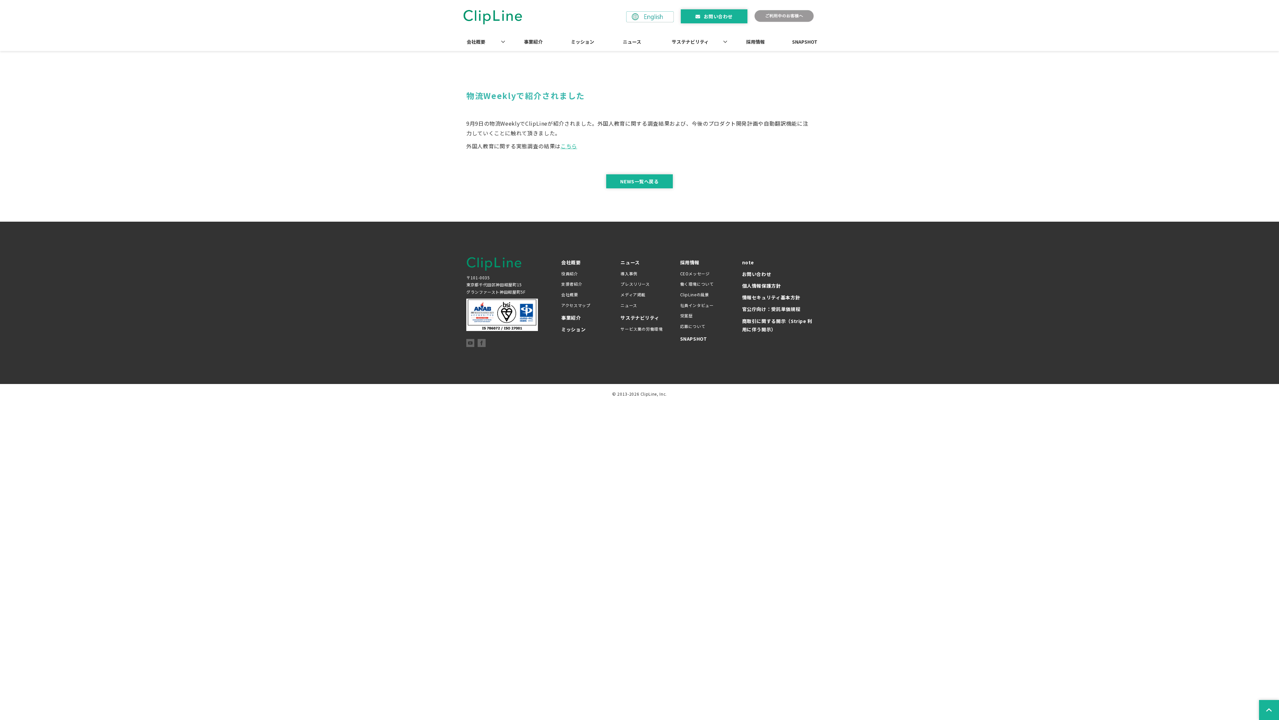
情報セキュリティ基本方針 (771, 297)
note (748, 262)
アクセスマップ (575, 305)
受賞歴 (686, 315)
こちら (569, 146)
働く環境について (697, 284)
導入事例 (629, 273)
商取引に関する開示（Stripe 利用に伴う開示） (777, 325)
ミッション (582, 41)
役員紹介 (569, 273)
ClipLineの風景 (694, 294)
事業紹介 (533, 41)
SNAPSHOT (804, 41)
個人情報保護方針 (761, 285)
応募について (692, 326)
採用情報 (755, 41)
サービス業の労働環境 (641, 329)
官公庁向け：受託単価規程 (771, 309)
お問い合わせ (718, 16)
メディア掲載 (633, 294)
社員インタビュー (697, 305)
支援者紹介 (571, 284)
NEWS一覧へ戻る (639, 181)
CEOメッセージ (695, 273)
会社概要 (476, 41)
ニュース (632, 41)
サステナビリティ (690, 41)
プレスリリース (635, 284)
